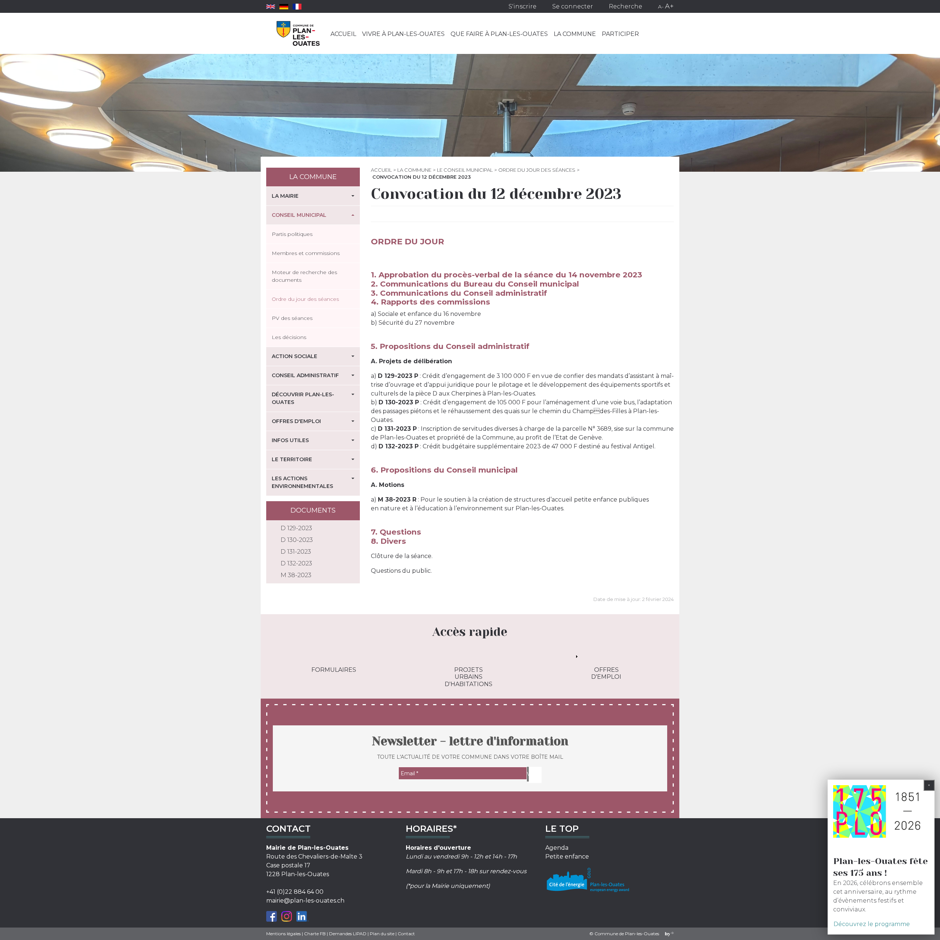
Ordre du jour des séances (536, 170)
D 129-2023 (296, 528)
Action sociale (294, 356)
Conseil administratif (305, 375)
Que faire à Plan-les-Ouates (499, 33)
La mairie (285, 196)
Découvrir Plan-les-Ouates (303, 398)
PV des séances (292, 318)
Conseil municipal (299, 215)
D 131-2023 (296, 551)
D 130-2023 (297, 539)
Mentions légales (283, 933)
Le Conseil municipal (465, 170)
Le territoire (292, 459)
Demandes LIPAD (347, 933)
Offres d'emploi (296, 421)
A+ (669, 6)
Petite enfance (567, 856)
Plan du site (382, 933)
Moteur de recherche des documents (304, 276)
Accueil (343, 33)
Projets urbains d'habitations (468, 676)
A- (661, 6)
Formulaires (333, 669)
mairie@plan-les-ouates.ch (305, 900)
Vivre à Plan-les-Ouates (403, 33)
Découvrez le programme (872, 924)
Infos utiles (290, 440)
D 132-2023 (296, 563)
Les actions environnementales (302, 482)
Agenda (556, 847)
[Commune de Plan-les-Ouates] (298, 33)
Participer (620, 33)
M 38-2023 (296, 575)
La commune (575, 33)
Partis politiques (292, 234)
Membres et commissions (306, 253)
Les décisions (289, 337)
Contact (406, 933)
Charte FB (315, 933)
